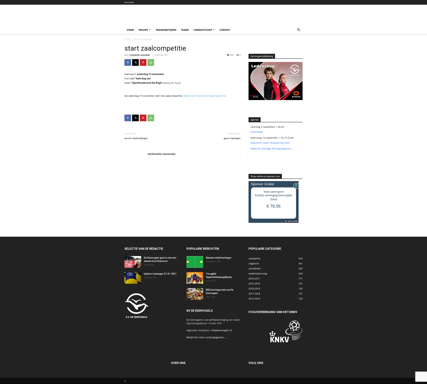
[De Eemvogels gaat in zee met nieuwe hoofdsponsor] (132, 262)
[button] (299, 30)
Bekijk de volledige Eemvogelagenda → (272, 148)
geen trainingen (232, 138)
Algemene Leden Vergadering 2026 (270, 142)
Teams (185, 29)
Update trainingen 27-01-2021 (160, 273)
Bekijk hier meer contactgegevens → (206, 337)
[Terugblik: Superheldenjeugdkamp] (194, 278)
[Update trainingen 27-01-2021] (132, 278)
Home (130, 29)
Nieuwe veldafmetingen (218, 257)
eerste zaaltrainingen (136, 138)
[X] (135, 62)
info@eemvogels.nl (221, 330)
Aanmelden (129, 2)
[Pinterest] (143, 62)
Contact (225, 29)
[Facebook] (127, 62)
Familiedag (257, 131)
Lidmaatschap (202, 29)
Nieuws (143, 29)
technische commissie (140, 55)
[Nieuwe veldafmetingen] (194, 262)
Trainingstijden (166, 29)
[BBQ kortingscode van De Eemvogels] (194, 294)
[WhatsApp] (150, 62)
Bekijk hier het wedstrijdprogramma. (204, 95)
